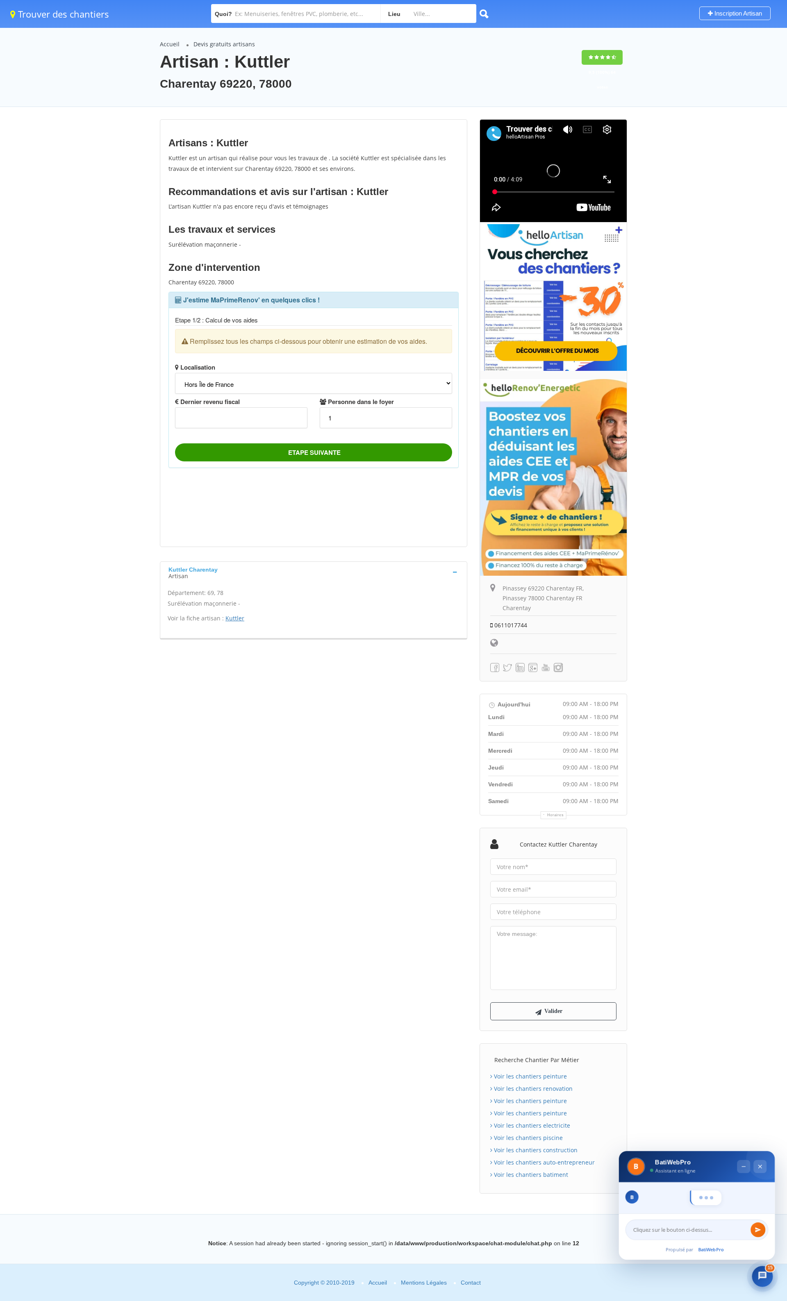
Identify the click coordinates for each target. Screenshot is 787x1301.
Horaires (555, 815)
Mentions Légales (424, 1282)
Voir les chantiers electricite (531, 1125)
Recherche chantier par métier (536, 1060)
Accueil (170, 44)
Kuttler (234, 618)
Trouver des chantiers (62, 14)
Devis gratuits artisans (224, 44)
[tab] (313, 572)
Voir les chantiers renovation (532, 1088)
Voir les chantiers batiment (530, 1174)
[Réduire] (743, 1149)
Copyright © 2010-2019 (324, 1282)
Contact (471, 1282)
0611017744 (510, 625)
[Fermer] (760, 1149)
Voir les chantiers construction (535, 1150)
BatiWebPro (711, 1250)
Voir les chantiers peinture (529, 1076)
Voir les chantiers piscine (527, 1138)
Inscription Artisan (737, 13)
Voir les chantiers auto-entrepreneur (543, 1162)
